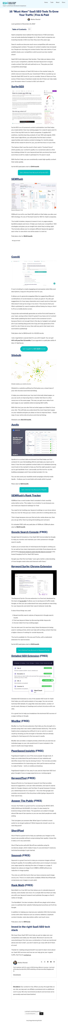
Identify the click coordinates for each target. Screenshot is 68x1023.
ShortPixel (17, 830)
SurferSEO (17, 86)
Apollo (15, 424)
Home (46, 2)
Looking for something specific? (33, 1011)
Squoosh (16, 855)
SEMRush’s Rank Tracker (26, 495)
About (57, 2)
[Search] (41, 1013)
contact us (27, 955)
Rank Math (17, 885)
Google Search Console (25, 532)
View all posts (17, 974)
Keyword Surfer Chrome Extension (31, 566)
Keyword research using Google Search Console (35, 552)
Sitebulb (16, 355)
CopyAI (15, 256)
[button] (34, 172)
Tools (51, 2)
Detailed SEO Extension (25, 655)
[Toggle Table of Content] (28, 29)
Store (63, 2)
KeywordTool (19, 778)
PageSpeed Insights (23, 750)
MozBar (16, 720)
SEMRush (17, 179)
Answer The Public (22, 800)
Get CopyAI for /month (34, 349)
